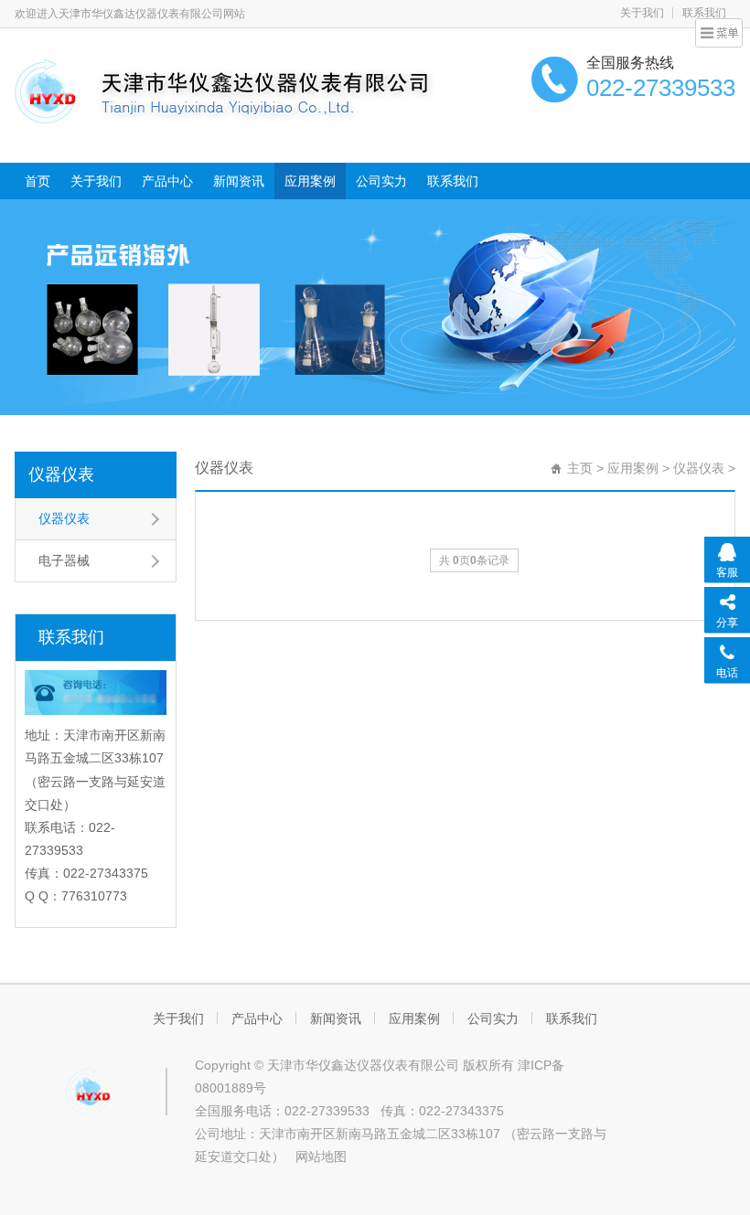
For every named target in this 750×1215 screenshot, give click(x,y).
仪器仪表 (61, 474)
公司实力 (381, 181)
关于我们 (642, 12)
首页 (37, 181)
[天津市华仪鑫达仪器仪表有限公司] (243, 93)
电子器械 (64, 560)
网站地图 (321, 1156)
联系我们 (452, 181)
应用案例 (310, 181)
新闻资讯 (238, 181)
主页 (580, 468)
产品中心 (167, 181)
